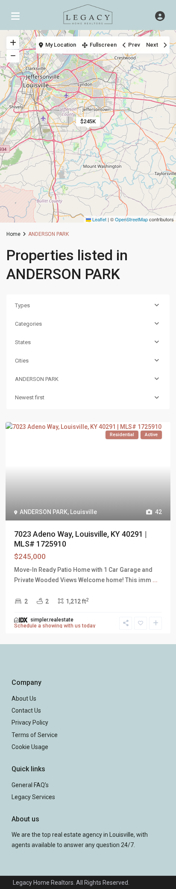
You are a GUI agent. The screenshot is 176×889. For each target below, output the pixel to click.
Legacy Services (33, 797)
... (155, 580)
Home (13, 234)
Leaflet (98, 219)
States (23, 342)
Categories (28, 324)
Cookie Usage (30, 746)
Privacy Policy (30, 722)
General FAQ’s (30, 785)
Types (22, 305)
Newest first (29, 397)
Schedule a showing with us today (54, 626)
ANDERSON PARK (37, 379)
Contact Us (26, 710)
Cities (22, 360)
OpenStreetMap (131, 219)
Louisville (83, 511)
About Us (24, 698)
